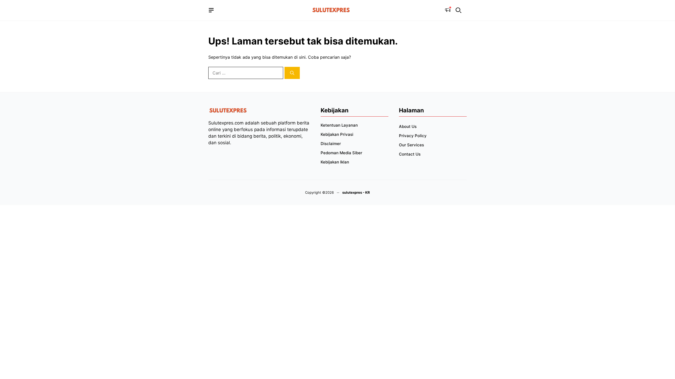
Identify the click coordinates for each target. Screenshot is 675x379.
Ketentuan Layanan (339, 125)
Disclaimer (331, 143)
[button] (458, 10)
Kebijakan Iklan (335, 161)
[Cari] (292, 73)
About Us (408, 126)
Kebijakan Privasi (337, 134)
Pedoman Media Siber (341, 152)
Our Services (411, 144)
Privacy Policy (413, 135)
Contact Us (410, 154)
